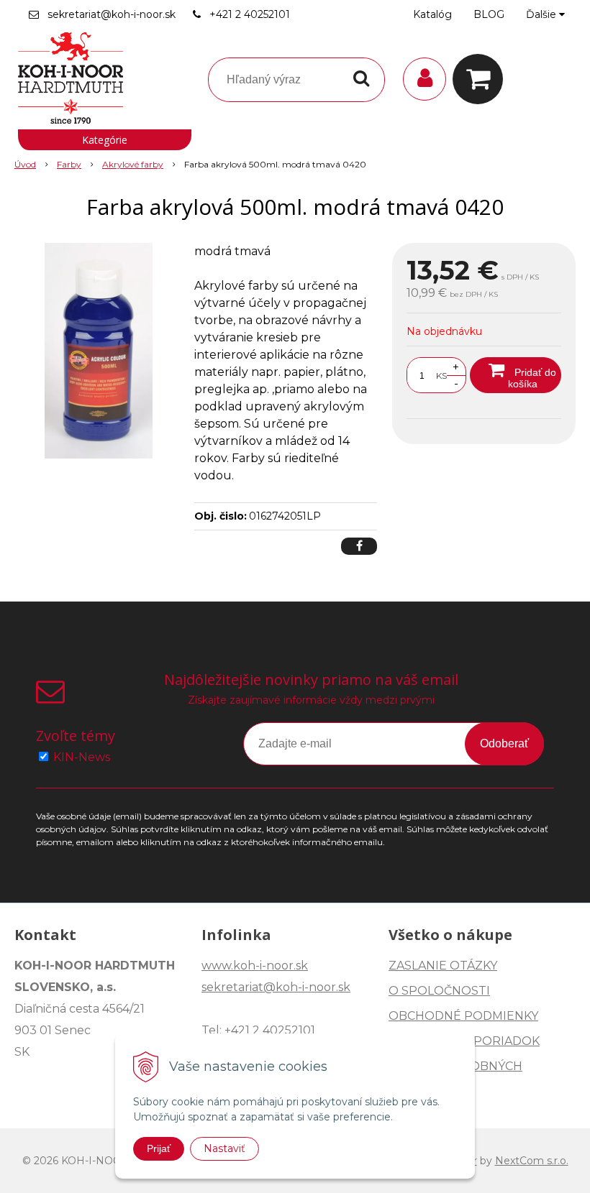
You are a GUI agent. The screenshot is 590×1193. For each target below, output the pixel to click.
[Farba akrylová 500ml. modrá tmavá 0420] (98, 351)
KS (441, 375)
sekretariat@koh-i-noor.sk (111, 14)
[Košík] (481, 79)
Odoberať (504, 743)
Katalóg (432, 14)
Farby (69, 164)
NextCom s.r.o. (531, 1160)
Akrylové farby (132, 164)
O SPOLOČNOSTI (439, 991)
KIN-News (81, 757)
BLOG (488, 14)
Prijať (159, 1148)
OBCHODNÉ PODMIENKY (463, 1016)
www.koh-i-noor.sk (254, 965)
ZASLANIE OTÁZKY (443, 965)
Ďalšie (542, 14)
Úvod (25, 164)
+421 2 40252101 (249, 14)
